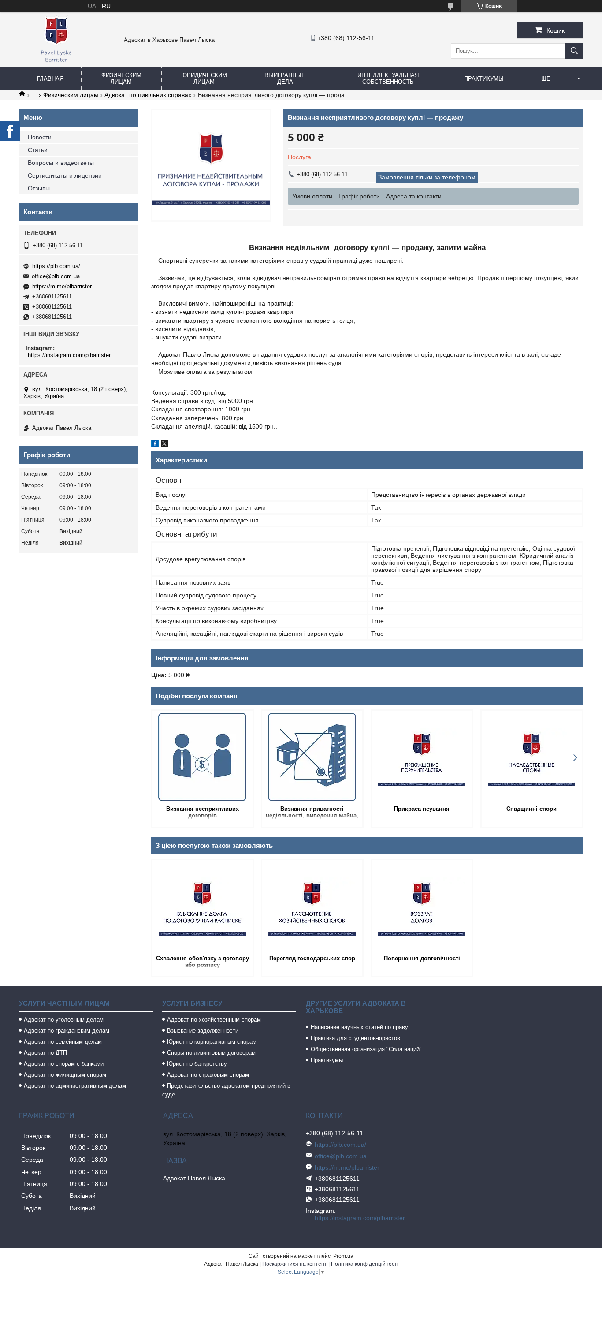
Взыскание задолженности (202, 1030)
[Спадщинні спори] (532, 757)
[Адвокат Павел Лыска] (56, 63)
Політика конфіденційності (364, 1264)
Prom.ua (343, 1256)
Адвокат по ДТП (45, 1052)
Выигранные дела (284, 78)
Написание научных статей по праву (359, 1027)
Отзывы (39, 188)
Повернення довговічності (422, 958)
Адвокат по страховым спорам (208, 1074)
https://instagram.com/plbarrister (69, 355)
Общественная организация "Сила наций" (366, 1049)
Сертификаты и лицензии (65, 175)
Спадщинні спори (531, 809)
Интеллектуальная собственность (388, 78)
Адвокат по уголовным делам (64, 1019)
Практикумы (484, 78)
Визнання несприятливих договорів (202, 812)
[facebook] (155, 444)
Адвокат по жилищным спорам (65, 1074)
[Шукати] (574, 51)
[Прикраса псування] (422, 757)
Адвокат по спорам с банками (64, 1063)
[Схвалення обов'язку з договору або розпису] (202, 906)
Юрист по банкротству (197, 1063)
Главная (50, 78)
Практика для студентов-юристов (355, 1038)
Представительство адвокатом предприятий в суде (226, 1090)
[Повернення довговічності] (422, 906)
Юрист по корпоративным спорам (211, 1041)
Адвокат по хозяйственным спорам (214, 1019)
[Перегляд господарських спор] (312, 906)
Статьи (38, 149)
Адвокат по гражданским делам (66, 1030)
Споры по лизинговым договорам (211, 1052)
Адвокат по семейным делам (63, 1041)
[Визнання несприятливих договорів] (202, 757)
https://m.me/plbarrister (62, 286)
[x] (164, 444)
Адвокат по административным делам (75, 1085)
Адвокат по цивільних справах (147, 94)
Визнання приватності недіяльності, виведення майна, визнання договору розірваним (312, 813)
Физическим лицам (121, 78)
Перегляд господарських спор (312, 958)
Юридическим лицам (204, 78)
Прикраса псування (422, 809)
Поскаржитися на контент (294, 1264)
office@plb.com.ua (56, 276)
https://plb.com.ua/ (56, 266)
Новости (40, 137)
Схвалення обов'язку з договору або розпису (202, 961)
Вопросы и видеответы (61, 162)
